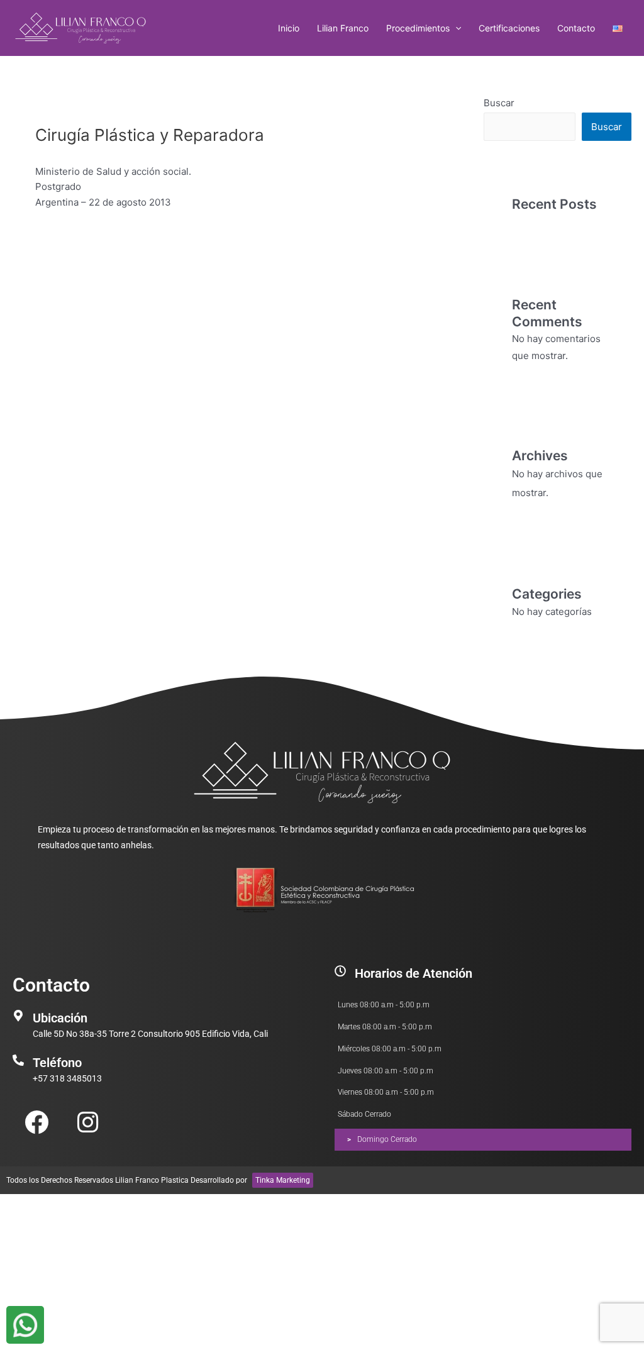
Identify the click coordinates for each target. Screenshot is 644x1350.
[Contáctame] (25, 1325)
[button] (455, 28)
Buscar (499, 103)
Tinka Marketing (282, 1180)
